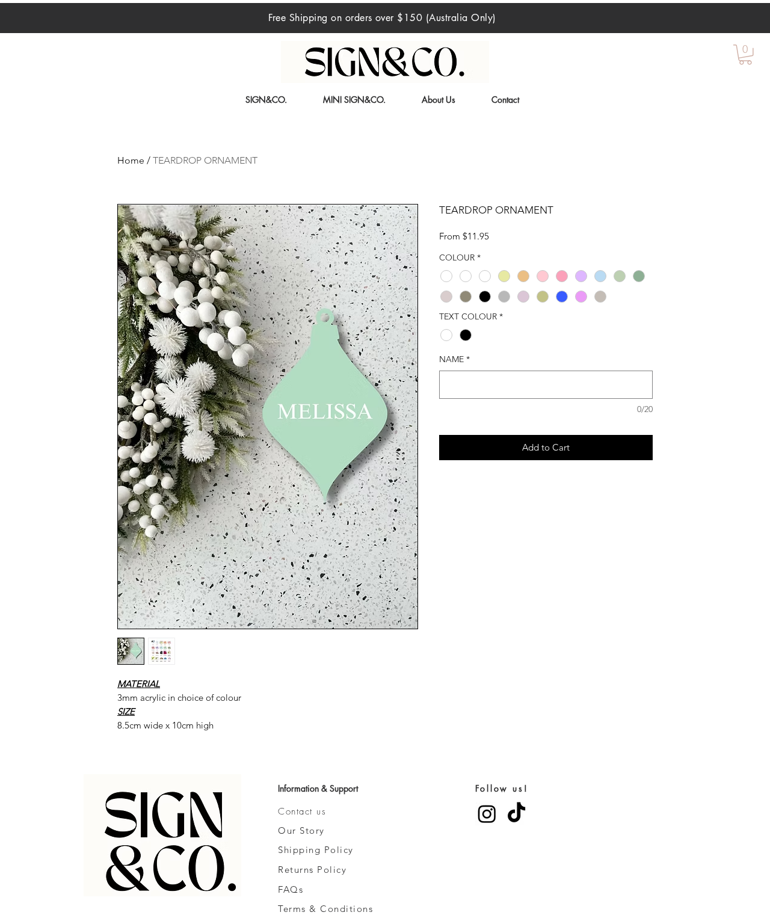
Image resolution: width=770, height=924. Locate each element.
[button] (745, 55)
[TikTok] (516, 813)
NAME (454, 359)
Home (130, 160)
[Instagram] (487, 813)
